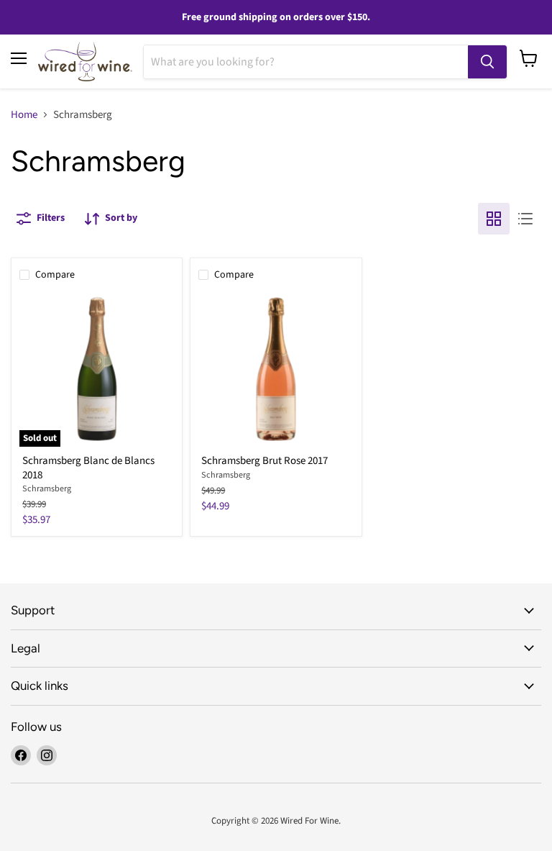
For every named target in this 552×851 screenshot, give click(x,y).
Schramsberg (46, 489)
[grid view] (494, 219)
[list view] (525, 219)
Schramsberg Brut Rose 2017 (264, 460)
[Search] (487, 61)
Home (24, 115)
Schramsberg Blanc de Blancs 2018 (88, 468)
